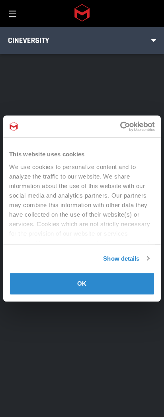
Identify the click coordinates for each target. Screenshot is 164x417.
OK (81, 283)
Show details (121, 258)
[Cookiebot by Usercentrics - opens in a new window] (120, 126)
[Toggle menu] (153, 40)
